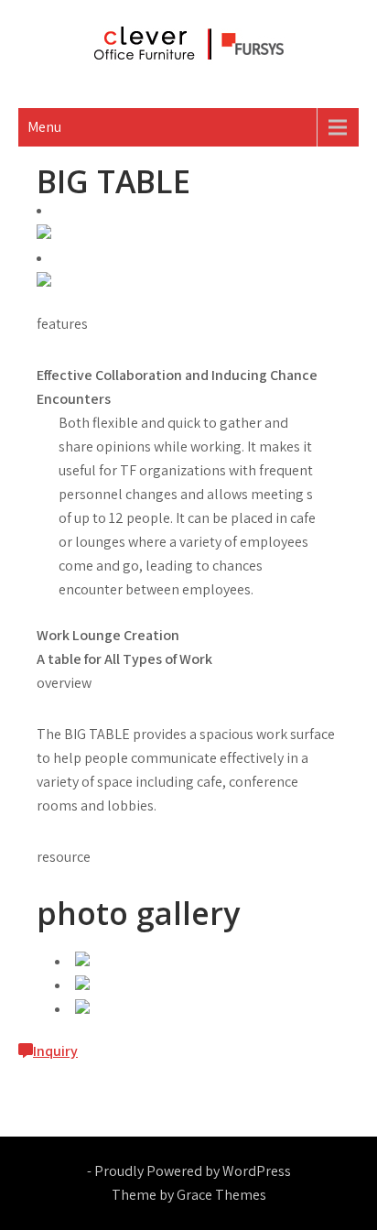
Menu (44, 126)
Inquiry (55, 1051)
